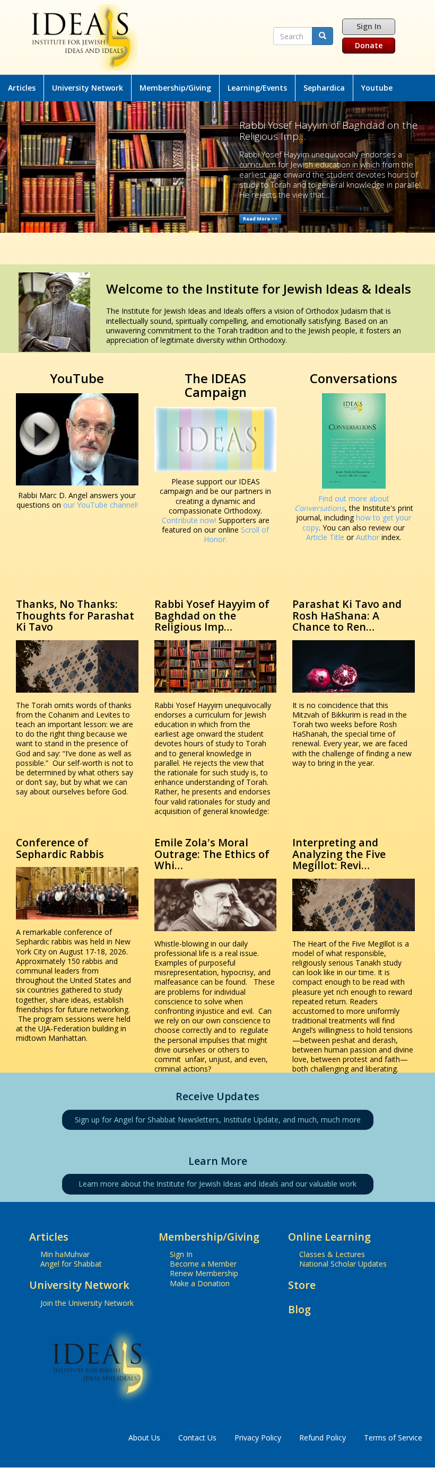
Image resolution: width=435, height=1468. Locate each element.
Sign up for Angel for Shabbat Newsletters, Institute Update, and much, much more (218, 1120)
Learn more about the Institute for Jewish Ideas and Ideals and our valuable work (217, 1184)
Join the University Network (87, 1303)
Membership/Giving (175, 88)
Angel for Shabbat (71, 1264)
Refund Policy (322, 1437)
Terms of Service (393, 1437)
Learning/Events (257, 88)
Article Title (326, 537)
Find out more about (341, 503)
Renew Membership (204, 1273)
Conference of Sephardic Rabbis (60, 848)
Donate (368, 45)
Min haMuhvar (65, 1254)
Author (367, 537)
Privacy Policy (257, 1437)
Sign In (368, 26)
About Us (144, 1437)
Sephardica (324, 88)
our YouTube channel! (100, 505)
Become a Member (203, 1264)
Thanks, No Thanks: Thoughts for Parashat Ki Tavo (75, 615)
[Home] (148, 37)
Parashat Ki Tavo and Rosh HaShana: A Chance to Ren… (347, 615)
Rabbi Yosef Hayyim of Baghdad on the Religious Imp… (211, 615)
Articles (22, 88)
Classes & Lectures (332, 1254)
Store (302, 1285)
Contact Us (197, 1437)
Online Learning (329, 1237)
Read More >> (260, 218)
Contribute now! (189, 520)
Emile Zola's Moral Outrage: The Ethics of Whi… (211, 853)
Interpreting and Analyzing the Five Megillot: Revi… (339, 853)
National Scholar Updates (343, 1264)
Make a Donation (200, 1283)
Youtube (377, 88)
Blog (299, 1309)
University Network (87, 88)
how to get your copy (356, 522)
